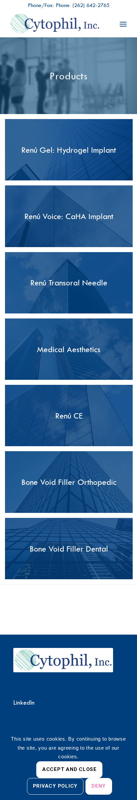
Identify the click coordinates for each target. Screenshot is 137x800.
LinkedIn (24, 702)
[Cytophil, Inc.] (56, 23)
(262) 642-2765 (90, 5)
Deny (98, 786)
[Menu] (123, 24)
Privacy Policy (55, 786)
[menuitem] (123, 24)
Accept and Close (69, 769)
